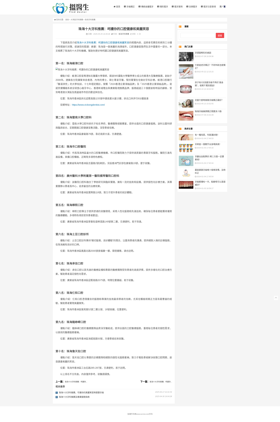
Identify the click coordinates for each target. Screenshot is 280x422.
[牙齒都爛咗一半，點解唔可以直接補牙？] (186, 185)
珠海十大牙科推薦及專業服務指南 (74, 397)
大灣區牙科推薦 (77, 20)
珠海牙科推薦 (90, 20)
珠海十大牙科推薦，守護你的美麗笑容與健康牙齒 (81, 392)
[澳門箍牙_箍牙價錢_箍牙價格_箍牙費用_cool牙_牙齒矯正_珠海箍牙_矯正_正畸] (70, 8)
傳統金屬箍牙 (147, 6)
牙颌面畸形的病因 (203, 53)
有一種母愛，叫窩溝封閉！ (207, 135)
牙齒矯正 (130, 6)
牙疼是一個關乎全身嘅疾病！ (208, 144)
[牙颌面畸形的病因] (186, 56)
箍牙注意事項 (209, 6)
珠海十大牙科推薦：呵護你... (76, 382)
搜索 (220, 35)
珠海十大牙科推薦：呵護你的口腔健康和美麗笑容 (103, 42)
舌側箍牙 (192, 6)
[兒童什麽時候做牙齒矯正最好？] (186, 103)
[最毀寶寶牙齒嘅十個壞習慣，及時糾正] (186, 173)
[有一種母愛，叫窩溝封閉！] (186, 137)
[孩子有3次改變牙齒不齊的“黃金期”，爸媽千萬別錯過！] (186, 89)
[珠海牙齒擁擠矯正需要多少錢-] (186, 116)
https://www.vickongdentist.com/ (88, 105)
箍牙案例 (178, 6)
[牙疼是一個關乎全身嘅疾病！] (186, 148)
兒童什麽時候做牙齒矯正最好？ (209, 100)
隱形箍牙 (163, 6)
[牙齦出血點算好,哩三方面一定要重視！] (186, 161)
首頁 (118, 6)
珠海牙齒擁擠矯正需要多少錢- (208, 111)
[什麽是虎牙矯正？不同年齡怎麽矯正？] (186, 71)
